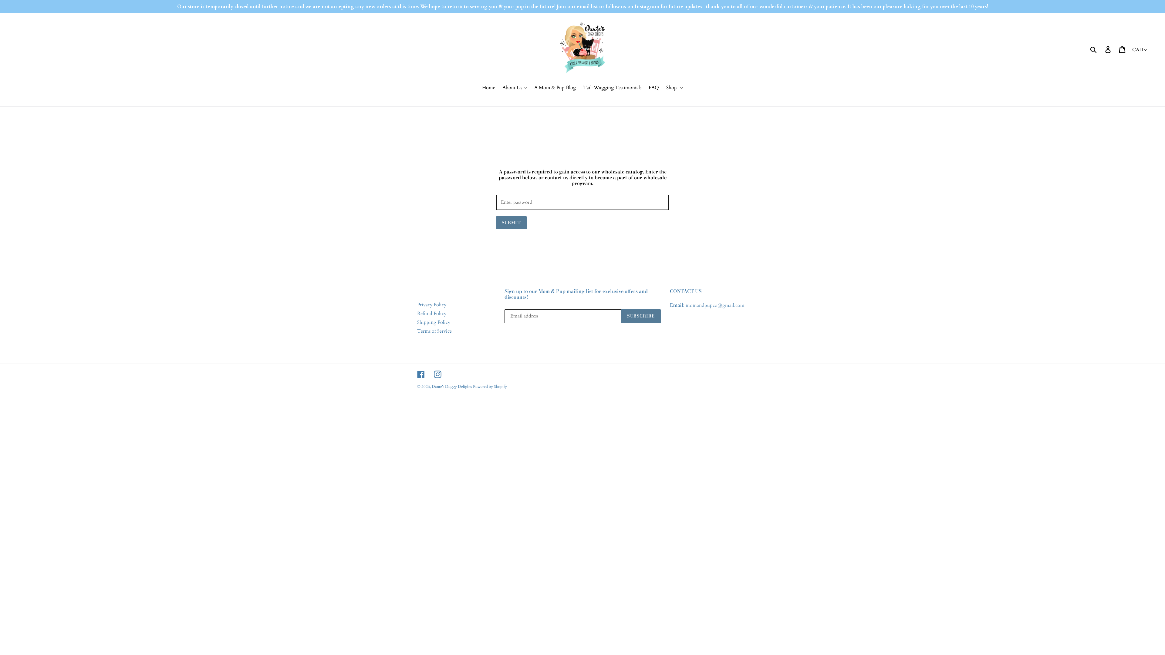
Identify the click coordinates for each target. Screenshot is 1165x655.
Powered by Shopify (490, 386)
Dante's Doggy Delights (452, 386)
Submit (511, 222)
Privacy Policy (431, 304)
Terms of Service (434, 331)
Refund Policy (431, 313)
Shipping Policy (433, 322)
